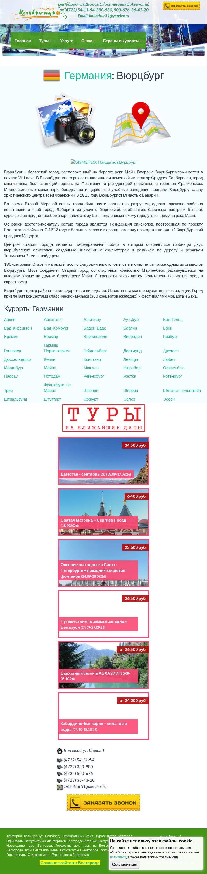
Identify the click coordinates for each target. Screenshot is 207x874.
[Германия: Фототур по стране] (65, 121)
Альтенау (92, 319)
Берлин (130, 327)
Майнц (50, 367)
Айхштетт (53, 319)
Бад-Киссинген (18, 327)
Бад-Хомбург (56, 327)
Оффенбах (173, 367)
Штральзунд (15, 398)
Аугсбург (131, 319)
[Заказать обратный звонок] (103, 803)
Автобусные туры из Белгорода (41, 12)
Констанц (92, 359)
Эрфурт (91, 398)
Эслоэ (129, 398)
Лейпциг (131, 359)
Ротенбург (172, 376)
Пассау (11, 376)
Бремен (11, 336)
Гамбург (170, 336)
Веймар (51, 336)
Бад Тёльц (173, 319)
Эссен (169, 398)
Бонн (167, 327)
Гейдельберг (95, 350)
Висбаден (132, 336)
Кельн (49, 359)
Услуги (66, 40)
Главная (23, 40)
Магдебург (13, 367)
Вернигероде (95, 336)
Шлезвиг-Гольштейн (182, 390)
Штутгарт (52, 398)
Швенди (91, 390)
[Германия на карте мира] (141, 121)
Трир (8, 390)
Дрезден (171, 350)
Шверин (130, 390)
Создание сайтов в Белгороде (69, 862)
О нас (86, 40)
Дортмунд (132, 350)
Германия (88, 75)
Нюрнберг (132, 367)
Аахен (9, 319)
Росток (129, 376)
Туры (44, 40)
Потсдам (52, 376)
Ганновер (12, 350)
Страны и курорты (121, 40)
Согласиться (124, 864)
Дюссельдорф (17, 359)
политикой (118, 857)
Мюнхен (91, 367)
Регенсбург (94, 376)
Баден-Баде (95, 327)
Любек (169, 359)
